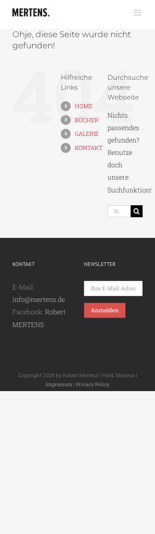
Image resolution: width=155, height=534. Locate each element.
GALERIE (87, 134)
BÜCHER (86, 120)
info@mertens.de (38, 299)
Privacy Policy (93, 384)
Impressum (58, 384)
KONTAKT (89, 148)
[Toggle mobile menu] (138, 12)
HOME (84, 106)
